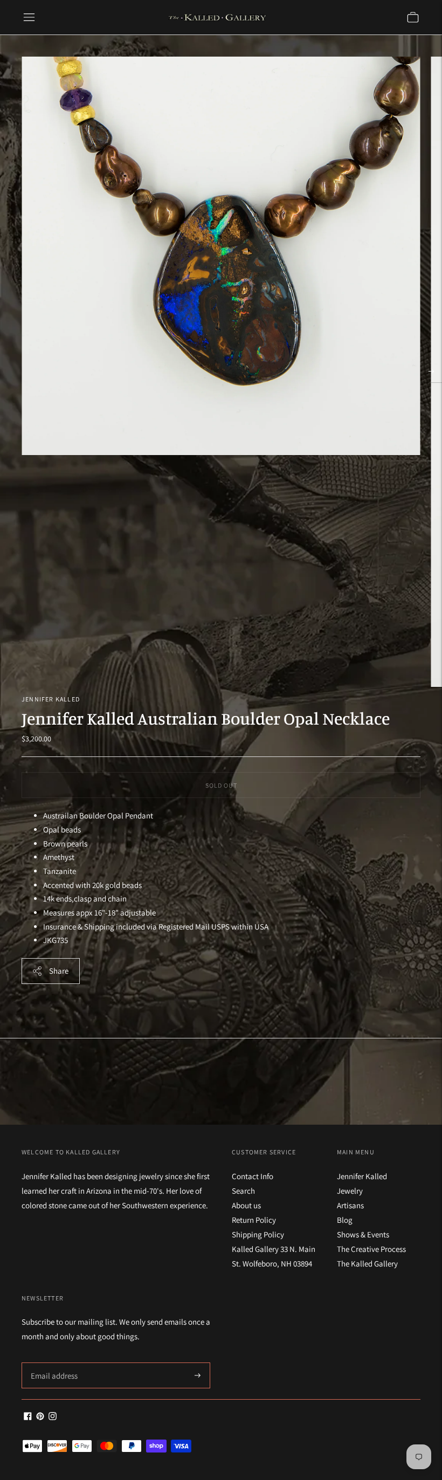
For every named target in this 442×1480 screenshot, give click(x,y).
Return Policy (254, 1220)
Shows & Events (363, 1234)
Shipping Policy (258, 1234)
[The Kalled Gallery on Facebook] (28, 1417)
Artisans (350, 1205)
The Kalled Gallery (367, 1263)
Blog (345, 1220)
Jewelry (350, 1191)
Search (243, 1191)
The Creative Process (371, 1249)
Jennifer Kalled (51, 699)
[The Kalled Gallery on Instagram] (53, 1417)
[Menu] (29, 17)
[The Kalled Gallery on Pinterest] (40, 1417)
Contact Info (252, 1176)
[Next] (431, 371)
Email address (52, 1362)
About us (246, 1205)
